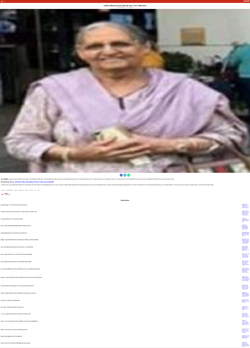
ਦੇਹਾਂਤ (39, 190)
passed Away (21, 190)
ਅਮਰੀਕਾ (26, 190)
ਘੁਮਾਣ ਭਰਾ (31, 190)
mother (15, 190)
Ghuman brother (9, 190)
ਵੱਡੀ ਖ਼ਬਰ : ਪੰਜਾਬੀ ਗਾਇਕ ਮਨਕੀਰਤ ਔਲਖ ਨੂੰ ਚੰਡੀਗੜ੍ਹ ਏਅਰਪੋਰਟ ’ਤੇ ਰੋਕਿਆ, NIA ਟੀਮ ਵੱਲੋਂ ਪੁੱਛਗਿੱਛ (32, 182)
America (3, 190)
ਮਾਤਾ (35, 190)
